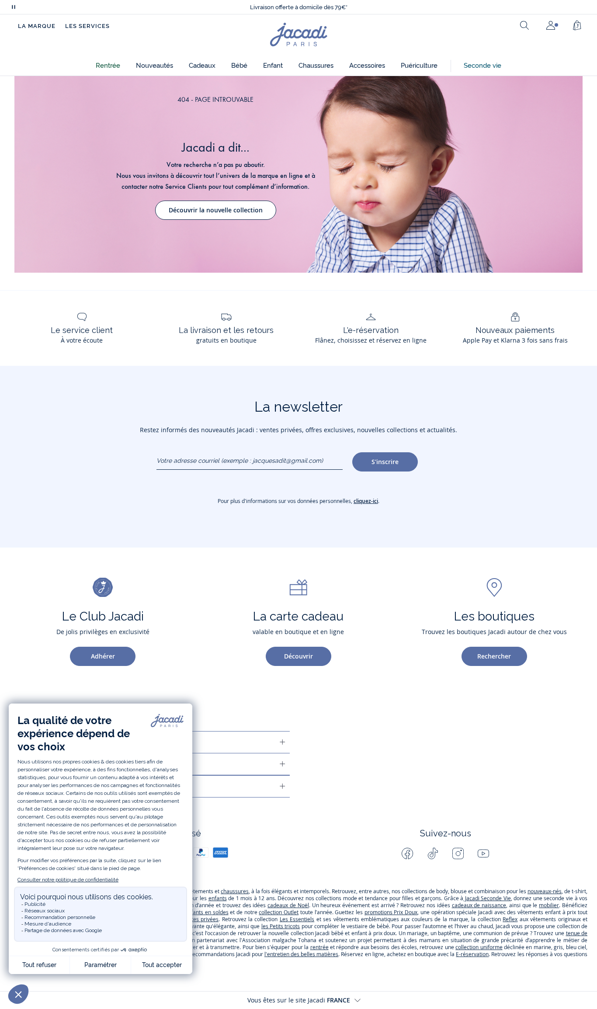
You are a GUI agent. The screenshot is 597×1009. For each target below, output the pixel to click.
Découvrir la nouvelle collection (216, 210)
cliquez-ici (366, 501)
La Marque (37, 26)
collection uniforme (478, 947)
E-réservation (472, 954)
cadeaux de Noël (288, 905)
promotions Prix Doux (390, 912)
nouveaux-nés (545, 891)
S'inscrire (385, 462)
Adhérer (103, 656)
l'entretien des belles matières (301, 954)
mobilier (549, 905)
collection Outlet (278, 912)
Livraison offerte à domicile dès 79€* (298, 7)
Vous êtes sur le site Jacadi (298, 1000)
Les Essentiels (297, 919)
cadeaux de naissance (479, 905)
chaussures (235, 891)
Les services (87, 26)
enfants (217, 898)
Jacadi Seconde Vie (487, 898)
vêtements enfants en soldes (192, 912)
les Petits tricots (280, 926)
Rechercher (494, 656)
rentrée (319, 947)
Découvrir (298, 656)
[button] (108, 66)
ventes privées (201, 919)
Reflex (510, 919)
